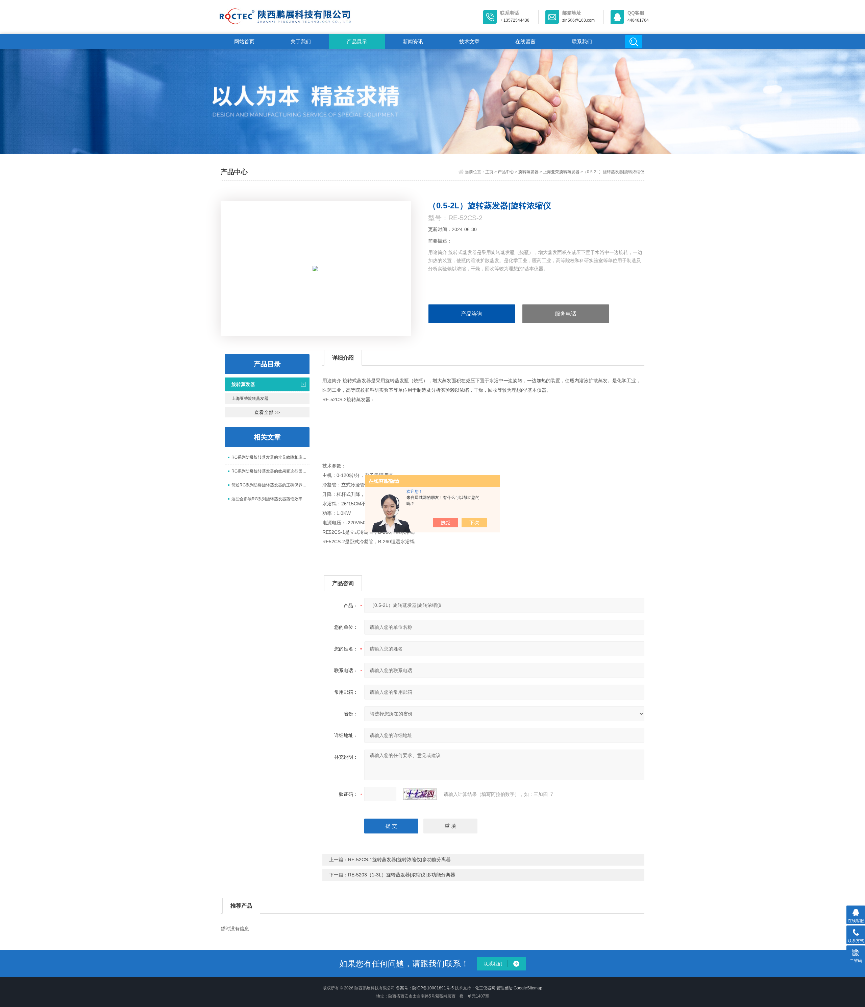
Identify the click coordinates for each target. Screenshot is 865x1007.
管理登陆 (504, 988)
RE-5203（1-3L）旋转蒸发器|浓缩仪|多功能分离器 (401, 874)
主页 (489, 171)
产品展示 (357, 41)
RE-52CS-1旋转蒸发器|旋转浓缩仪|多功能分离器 (399, 859)
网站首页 (244, 41)
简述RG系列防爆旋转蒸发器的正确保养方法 (270, 485)
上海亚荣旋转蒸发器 (561, 171)
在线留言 (525, 41)
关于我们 (301, 41)
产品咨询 (472, 314)
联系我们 (582, 41)
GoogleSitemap (528, 988)
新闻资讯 (413, 41)
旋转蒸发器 (528, 171)
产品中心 (506, 171)
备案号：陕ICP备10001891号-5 (425, 988)
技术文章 (469, 41)
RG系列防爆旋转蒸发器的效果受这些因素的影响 (270, 471)
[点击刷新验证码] (420, 794)
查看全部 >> (267, 412)
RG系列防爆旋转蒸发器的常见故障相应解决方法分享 (270, 457)
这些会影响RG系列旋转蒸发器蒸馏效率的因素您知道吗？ (270, 499)
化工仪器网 (485, 988)
